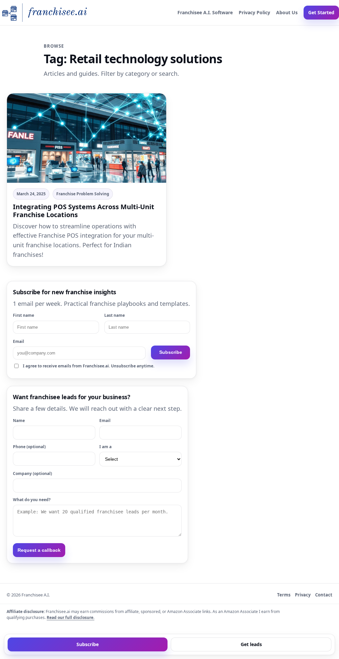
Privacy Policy (254, 12)
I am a (105, 446)
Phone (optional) (29, 446)
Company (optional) (32, 473)
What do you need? (32, 499)
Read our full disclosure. (70, 617)
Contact (323, 595)
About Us (287, 12)
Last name (114, 315)
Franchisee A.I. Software (205, 12)
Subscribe (170, 352)
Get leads (251, 644)
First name (23, 315)
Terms (283, 595)
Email (18, 341)
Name (19, 420)
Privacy (303, 595)
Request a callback (39, 550)
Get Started (321, 12)
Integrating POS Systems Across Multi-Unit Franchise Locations (83, 210)
